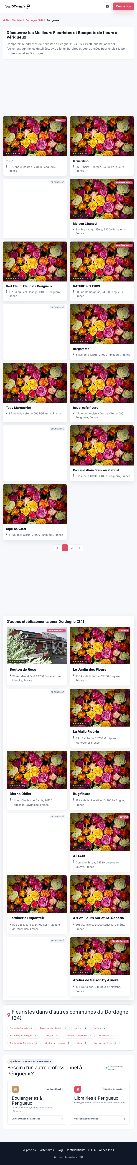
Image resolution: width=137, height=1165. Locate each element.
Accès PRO (106, 1150)
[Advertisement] (68, 87)
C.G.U (92, 1150)
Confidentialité (75, 1150)
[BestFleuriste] (34, 6)
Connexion (123, 6)
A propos (29, 1150)
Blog (60, 1150)
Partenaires (46, 1150)
